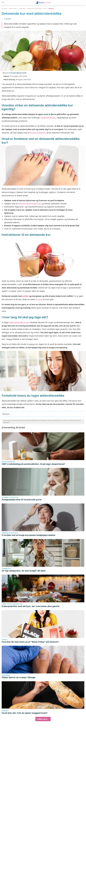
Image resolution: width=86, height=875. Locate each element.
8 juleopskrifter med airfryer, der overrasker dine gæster (31, 606)
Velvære (4, 8)
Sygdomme (6, 675)
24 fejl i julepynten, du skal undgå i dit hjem (24, 570)
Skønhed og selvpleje (34, 8)
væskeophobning (47, 118)
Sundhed (5, 711)
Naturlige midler (8, 462)
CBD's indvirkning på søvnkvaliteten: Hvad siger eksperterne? (33, 464)
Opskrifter (22, 8)
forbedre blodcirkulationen (30, 204)
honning (39, 299)
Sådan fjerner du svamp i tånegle (18, 677)
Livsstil (5, 639)
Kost (45, 8)
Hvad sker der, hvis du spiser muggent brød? (24, 713)
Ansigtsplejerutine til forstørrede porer (22, 499)
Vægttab (51, 8)
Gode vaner (13, 8)
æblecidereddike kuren (19, 322)
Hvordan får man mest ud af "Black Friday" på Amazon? (30, 642)
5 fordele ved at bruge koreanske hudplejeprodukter (28, 535)
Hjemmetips (6, 568)
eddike (25, 296)
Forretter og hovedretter (12, 604)
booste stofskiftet (37, 133)
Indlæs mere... (43, 719)
